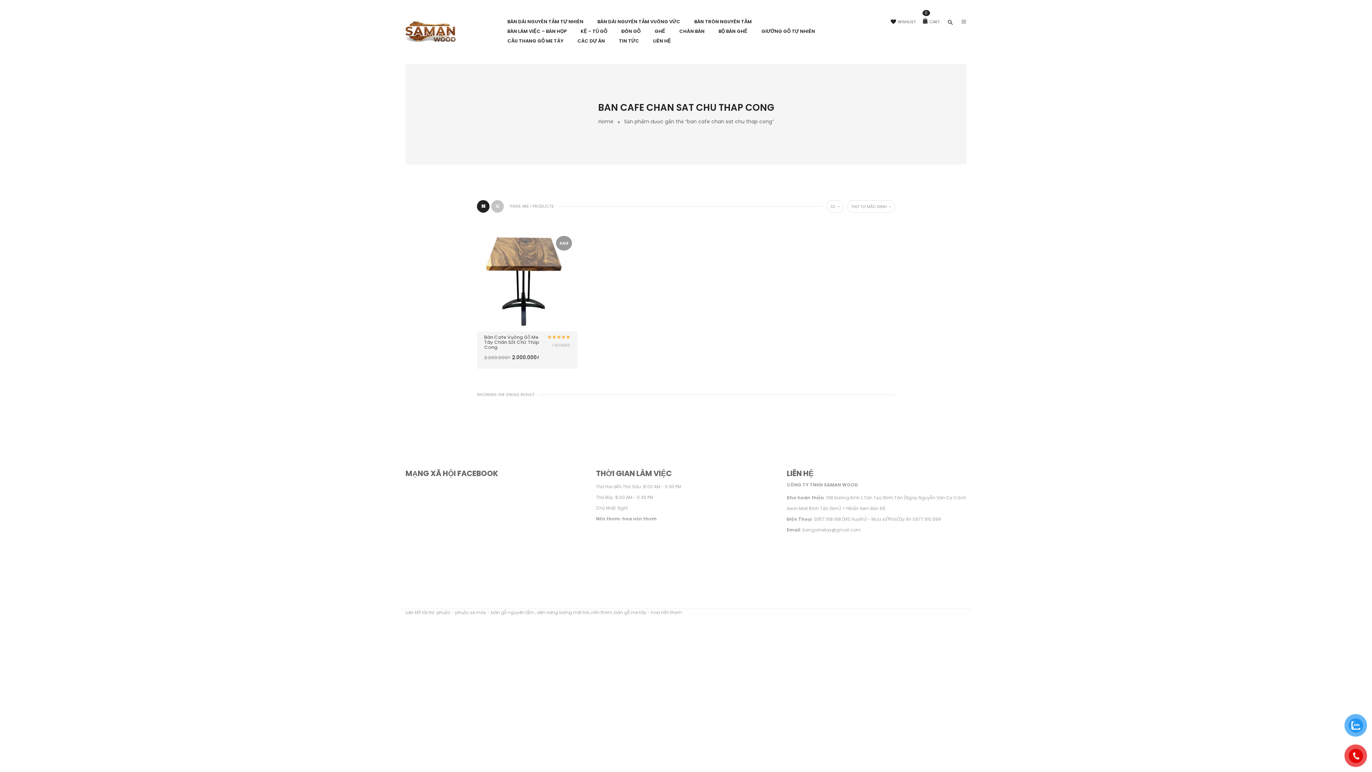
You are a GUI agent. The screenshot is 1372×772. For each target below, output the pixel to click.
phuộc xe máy (470, 612)
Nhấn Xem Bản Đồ (866, 508)
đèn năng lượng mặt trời (563, 612)
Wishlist (907, 22)
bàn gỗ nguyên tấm (513, 612)
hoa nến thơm (666, 612)
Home (605, 121)
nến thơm (601, 612)
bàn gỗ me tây (630, 612)
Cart (932, 22)
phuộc (444, 612)
